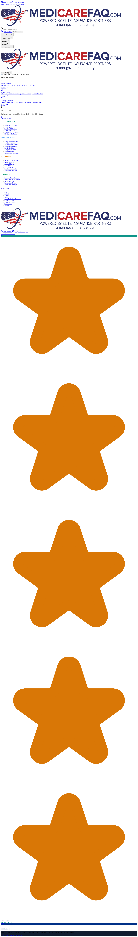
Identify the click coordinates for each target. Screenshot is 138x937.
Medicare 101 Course (11, 134)
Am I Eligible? (9, 127)
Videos (7, 195)
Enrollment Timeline (11, 170)
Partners (7, 205)
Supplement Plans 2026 (11, 153)
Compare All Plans (10, 150)
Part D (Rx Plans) (10, 148)
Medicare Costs (9, 151)
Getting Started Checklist (12, 132)
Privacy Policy (5, 935)
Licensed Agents (19, 2)
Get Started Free (17, 32)
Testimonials (8, 204)
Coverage (4, 44)
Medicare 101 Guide (11, 125)
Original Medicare (10, 143)
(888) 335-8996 (7, 32)
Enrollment (4, 41)
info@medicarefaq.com (21, 232)
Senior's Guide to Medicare (13, 199)
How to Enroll (9, 167)
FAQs (6, 197)
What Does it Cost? (10, 130)
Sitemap (19, 935)
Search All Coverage (11, 184)
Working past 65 (9, 162)
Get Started (5, 72)
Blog (8, 4)
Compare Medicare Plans (12, 141)
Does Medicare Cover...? (12, 178)
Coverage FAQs (14, 4)
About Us (4, 4)
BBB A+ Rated (7, 2)
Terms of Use (13, 935)
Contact (21, 4)
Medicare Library (6, 47)
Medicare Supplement (11, 144)
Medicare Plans (6, 38)
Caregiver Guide (9, 200)
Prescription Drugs (10, 183)
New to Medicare (6, 35)
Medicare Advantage (11, 146)
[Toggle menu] (10, 72)
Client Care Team (10, 202)
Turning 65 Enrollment (11, 160)
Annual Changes (9, 164)
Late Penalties (9, 165)
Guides (7, 194)
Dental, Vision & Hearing (12, 179)
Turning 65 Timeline (11, 129)
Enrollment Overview (11, 169)
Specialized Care (9, 181)
